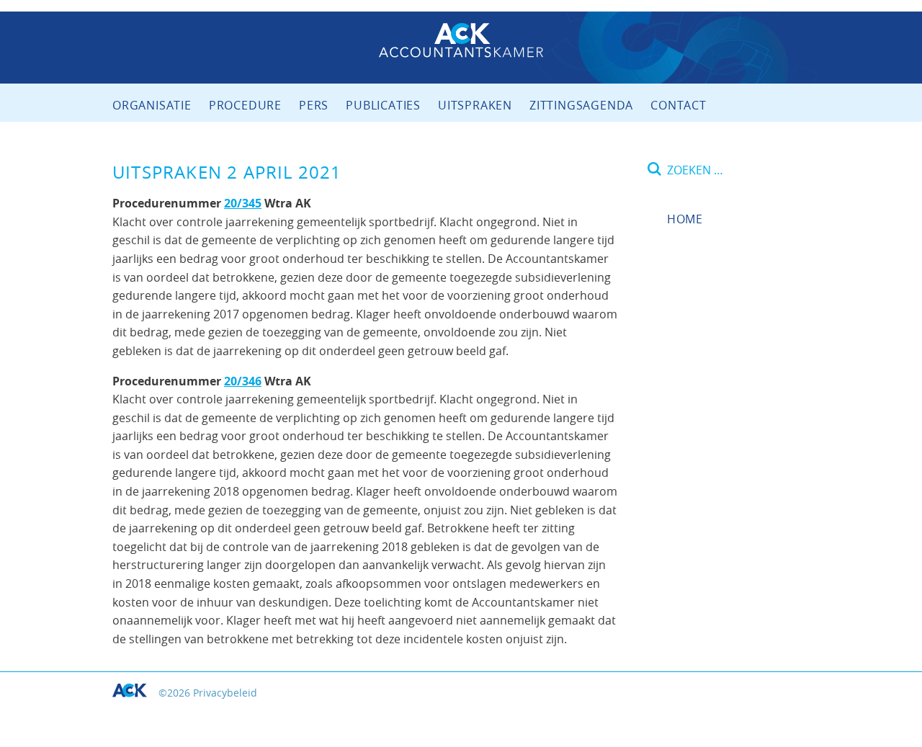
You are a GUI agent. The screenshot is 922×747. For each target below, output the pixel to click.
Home (685, 219)
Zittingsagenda (581, 105)
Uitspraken (475, 105)
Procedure (245, 105)
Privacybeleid (225, 692)
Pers (313, 105)
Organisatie (152, 105)
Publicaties (383, 105)
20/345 (242, 203)
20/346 (242, 381)
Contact (678, 105)
